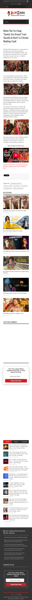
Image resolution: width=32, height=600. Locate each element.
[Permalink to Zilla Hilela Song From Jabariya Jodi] (16, 311)
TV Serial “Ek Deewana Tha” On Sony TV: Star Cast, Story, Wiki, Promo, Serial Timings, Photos (18, 509)
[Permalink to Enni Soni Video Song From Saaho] (16, 229)
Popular (7, 441)
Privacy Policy (11, 598)
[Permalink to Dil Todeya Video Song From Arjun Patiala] (16, 291)
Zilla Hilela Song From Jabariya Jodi (13, 313)
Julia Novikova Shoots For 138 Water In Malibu (15, 537)
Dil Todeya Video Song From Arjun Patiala (14, 293)
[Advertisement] (16, 412)
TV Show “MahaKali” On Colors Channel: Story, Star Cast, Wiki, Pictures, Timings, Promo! (17, 484)
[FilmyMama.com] (16, 15)
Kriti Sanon (24, 185)
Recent (16, 441)
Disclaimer (16, 598)
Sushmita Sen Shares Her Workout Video (14, 210)
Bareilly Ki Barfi (8, 185)
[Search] (27, 1)
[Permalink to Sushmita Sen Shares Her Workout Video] (16, 208)
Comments (24, 441)
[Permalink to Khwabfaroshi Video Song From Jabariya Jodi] (16, 249)
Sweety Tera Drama (18, 188)
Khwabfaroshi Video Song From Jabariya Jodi (16, 251)
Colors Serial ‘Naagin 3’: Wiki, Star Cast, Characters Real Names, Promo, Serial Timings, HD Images (18, 454)
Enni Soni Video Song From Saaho (13, 231)
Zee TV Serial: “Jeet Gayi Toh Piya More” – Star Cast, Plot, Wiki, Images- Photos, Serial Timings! (18, 461)
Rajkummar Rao (8, 188)
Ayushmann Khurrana (16, 183)
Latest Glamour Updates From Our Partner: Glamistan (14, 532)
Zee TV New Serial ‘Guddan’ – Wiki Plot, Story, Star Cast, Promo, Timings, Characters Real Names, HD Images (19, 468)
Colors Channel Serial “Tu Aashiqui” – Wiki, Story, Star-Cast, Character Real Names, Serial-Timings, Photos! (18, 446)
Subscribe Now (16, 381)
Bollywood (17, 185)
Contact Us (22, 598)
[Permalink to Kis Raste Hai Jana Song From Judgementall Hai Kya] (16, 269)
